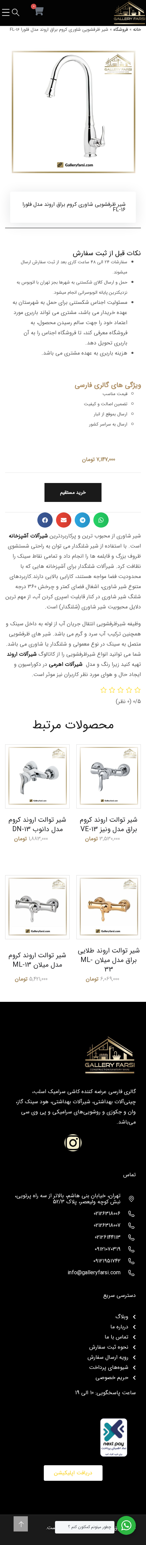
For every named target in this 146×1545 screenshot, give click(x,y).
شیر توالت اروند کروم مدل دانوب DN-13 (37, 825)
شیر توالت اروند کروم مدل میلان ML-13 (37, 960)
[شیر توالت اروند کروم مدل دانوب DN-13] (37, 776)
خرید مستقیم (73, 492)
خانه (137, 29)
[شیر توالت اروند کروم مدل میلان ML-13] (37, 907)
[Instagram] (73, 1143)
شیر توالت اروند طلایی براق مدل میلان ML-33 (109, 960)
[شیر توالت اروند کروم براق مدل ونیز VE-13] (108, 776)
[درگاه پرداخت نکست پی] (113, 1437)
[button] (101, 520)
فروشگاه (120, 29)
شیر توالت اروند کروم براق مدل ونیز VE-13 (109, 825)
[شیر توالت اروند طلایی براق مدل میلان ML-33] (108, 907)
